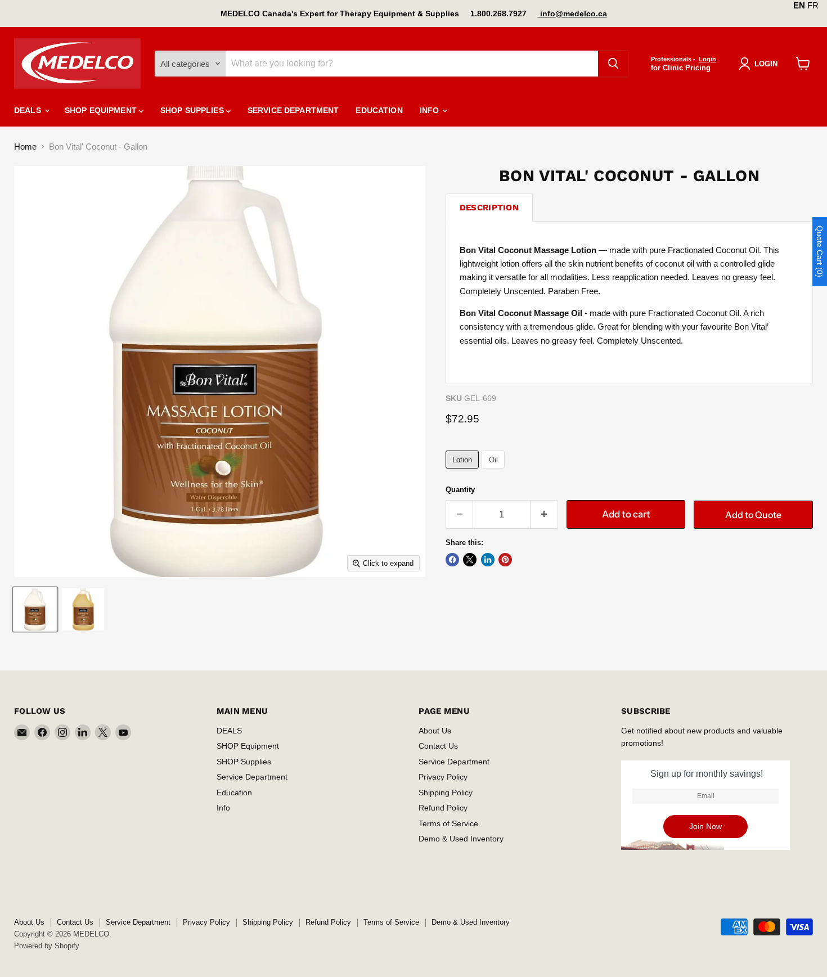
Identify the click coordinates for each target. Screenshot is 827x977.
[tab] (489, 207)
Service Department (293, 110)
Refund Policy (443, 807)
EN (799, 5)
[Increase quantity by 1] (544, 514)
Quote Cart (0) (819, 251)
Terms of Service (448, 823)
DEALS (28, 110)
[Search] (613, 63)
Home (25, 146)
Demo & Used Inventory (461, 838)
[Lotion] (464, 471)
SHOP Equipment (102, 110)
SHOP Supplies (193, 110)
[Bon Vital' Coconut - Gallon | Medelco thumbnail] (35, 609)
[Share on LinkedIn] (488, 559)
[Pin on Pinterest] (505, 559)
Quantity (460, 489)
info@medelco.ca (572, 13)
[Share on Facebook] (452, 559)
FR (813, 5)
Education (379, 110)
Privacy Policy (443, 776)
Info (431, 110)
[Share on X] (470, 559)
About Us (435, 730)
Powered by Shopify (46, 946)
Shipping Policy (446, 792)
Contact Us (438, 745)
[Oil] (494, 471)
